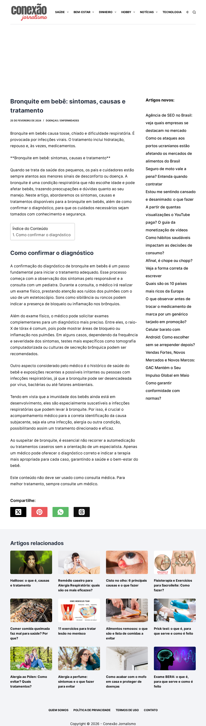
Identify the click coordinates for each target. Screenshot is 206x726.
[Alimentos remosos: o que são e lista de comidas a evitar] (127, 610)
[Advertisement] (103, 54)
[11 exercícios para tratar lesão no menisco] (79, 610)
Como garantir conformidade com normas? (163, 391)
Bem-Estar (82, 12)
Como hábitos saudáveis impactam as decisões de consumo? (169, 245)
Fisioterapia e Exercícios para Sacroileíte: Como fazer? (173, 585)
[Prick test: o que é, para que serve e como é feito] (175, 610)
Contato (151, 710)
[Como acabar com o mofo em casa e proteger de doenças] (127, 658)
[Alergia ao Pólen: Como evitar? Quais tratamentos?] (31, 658)
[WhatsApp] (61, 512)
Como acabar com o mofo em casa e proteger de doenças (126, 681)
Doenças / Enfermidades (62, 120)
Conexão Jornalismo (119, 724)
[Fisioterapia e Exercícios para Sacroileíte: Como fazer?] (175, 562)
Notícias (147, 12)
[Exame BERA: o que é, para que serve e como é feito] (175, 658)
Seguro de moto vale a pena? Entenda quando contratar (166, 176)
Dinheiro (105, 12)
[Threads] (82, 512)
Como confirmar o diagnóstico (43, 235)
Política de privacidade (92, 710)
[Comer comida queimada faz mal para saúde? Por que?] (31, 610)
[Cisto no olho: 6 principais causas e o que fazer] (127, 562)
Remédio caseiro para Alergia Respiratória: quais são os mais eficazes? (79, 585)
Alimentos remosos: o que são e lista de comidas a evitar (127, 633)
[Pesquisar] (194, 12)
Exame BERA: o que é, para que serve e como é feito (173, 681)
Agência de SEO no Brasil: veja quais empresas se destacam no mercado (169, 123)
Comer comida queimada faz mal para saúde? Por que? (30, 633)
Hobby (126, 12)
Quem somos (58, 710)
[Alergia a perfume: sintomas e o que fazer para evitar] (79, 658)
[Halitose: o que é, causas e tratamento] (31, 562)
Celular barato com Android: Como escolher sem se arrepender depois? (170, 337)
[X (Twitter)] (18, 512)
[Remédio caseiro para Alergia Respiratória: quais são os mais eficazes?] (79, 562)
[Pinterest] (39, 512)
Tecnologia (172, 12)
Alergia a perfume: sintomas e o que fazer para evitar (76, 681)
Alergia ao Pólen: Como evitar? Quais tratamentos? (28, 681)
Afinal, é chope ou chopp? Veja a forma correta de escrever (169, 268)
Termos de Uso (127, 710)
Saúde (60, 12)
